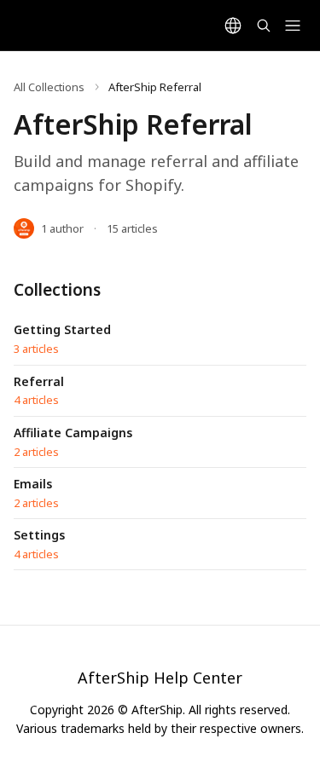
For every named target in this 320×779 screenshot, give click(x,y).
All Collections (49, 87)
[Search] (263, 25)
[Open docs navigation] (292, 25)
